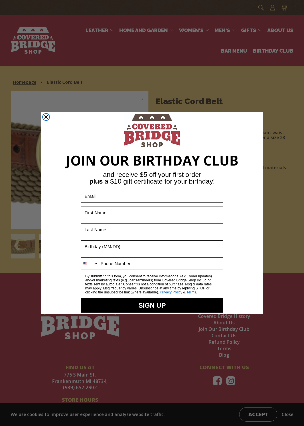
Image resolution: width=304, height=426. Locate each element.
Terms (191, 292)
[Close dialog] (46, 117)
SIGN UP (152, 305)
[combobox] (89, 264)
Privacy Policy (171, 292)
